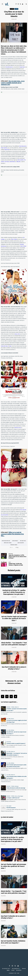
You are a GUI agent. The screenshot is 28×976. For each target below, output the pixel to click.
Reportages (20, 796)
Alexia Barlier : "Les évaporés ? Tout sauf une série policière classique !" (14, 644)
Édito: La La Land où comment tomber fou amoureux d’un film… (12, 534)
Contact (12, 970)
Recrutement (18, 970)
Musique (16, 786)
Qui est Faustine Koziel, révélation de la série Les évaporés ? (13, 942)
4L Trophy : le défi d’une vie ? (13, 797)
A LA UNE (12, 8)
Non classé (9, 806)
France (12, 718)
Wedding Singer (14, 544)
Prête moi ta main (7, 542)
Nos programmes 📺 (16, 968)
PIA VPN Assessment (11, 807)
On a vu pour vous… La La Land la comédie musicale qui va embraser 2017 (12, 82)
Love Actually (15, 540)
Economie (9, 741)
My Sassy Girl (23, 540)
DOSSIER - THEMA (10, 707)
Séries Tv (10, 629)
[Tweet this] (18, 547)
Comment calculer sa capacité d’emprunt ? (16, 743)
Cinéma (16, 8)
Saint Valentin (21, 542)
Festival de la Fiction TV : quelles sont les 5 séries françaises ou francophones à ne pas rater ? (14, 592)
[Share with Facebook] (16, 547)
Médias (9, 603)
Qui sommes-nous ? (6, 968)
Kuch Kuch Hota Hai (6, 540)
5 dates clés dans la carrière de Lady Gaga (16, 788)
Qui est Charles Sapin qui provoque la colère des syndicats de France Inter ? (14, 618)
